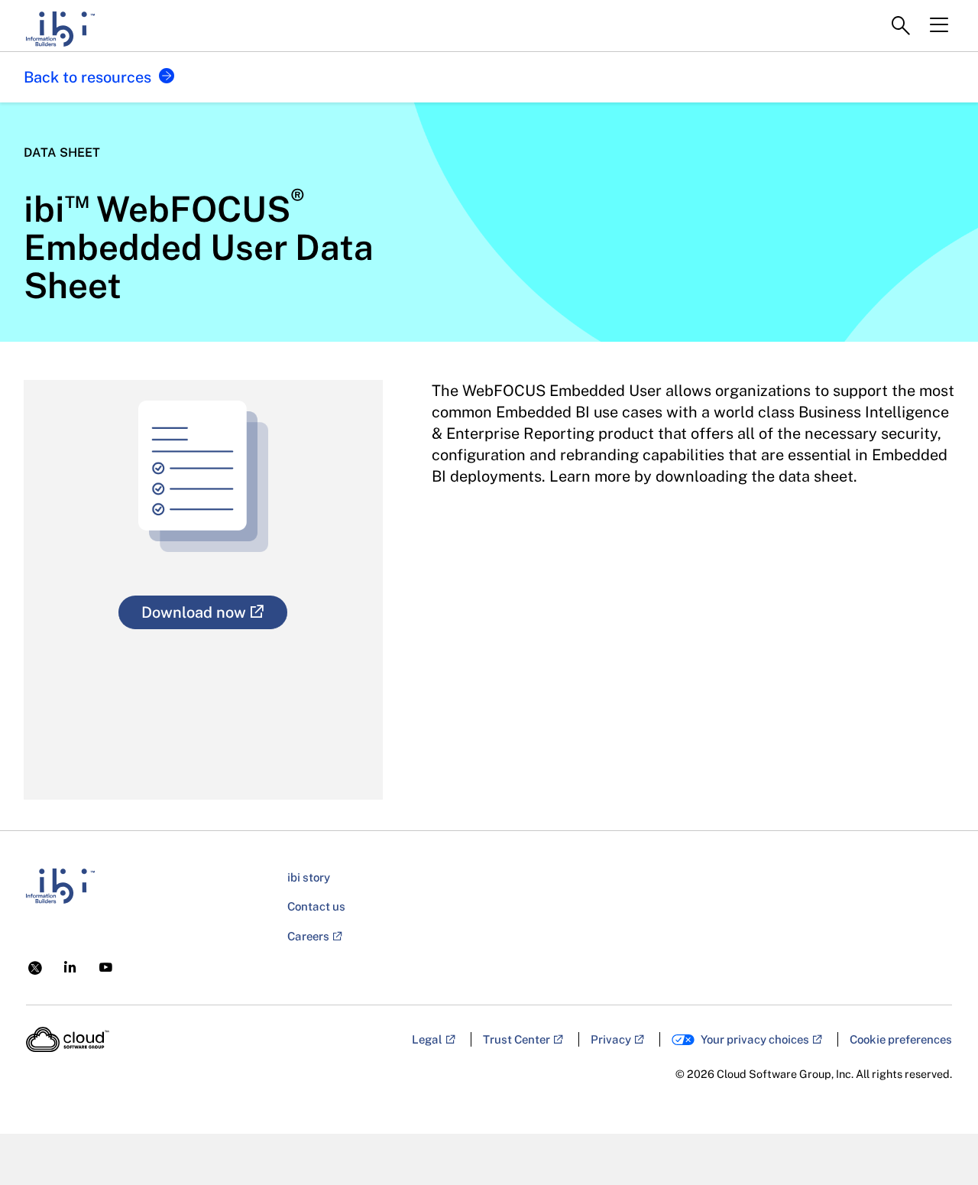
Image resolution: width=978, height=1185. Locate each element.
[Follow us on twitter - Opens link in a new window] (35, 966)
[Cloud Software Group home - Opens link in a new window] (67, 1040)
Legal (427, 1039)
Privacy (611, 1039)
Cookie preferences (901, 1039)
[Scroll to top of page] (937, 1140)
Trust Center (516, 1039)
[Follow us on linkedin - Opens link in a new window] (70, 966)
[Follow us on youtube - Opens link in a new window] (106, 967)
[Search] (901, 26)
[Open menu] (939, 25)
